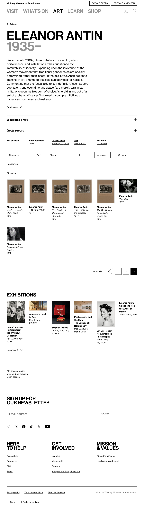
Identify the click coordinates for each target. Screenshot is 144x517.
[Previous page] (110, 271)
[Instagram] (8, 427)
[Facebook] (24, 427)
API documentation (16, 371)
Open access (13, 377)
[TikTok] (31, 427)
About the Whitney (106, 456)
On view (122, 155)
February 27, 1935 (60, 143)
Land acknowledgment (108, 461)
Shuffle (125, 11)
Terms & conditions (33, 492)
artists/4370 (80, 143)
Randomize (12, 164)
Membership (58, 461)
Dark (12, 502)
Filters (53, 155)
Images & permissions (17, 374)
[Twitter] (39, 427)
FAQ (9, 466)
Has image (101, 155)
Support (56, 456)
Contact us (12, 461)
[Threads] (16, 427)
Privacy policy (13, 492)
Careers (56, 466)
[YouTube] (47, 427)
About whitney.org (57, 492)
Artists (13, 24)
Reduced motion (31, 502)
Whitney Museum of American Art (24, 3)
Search (133, 11)
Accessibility (13, 456)
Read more (12, 107)
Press (10, 471)
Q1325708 (102, 143)
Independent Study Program (66, 471)
